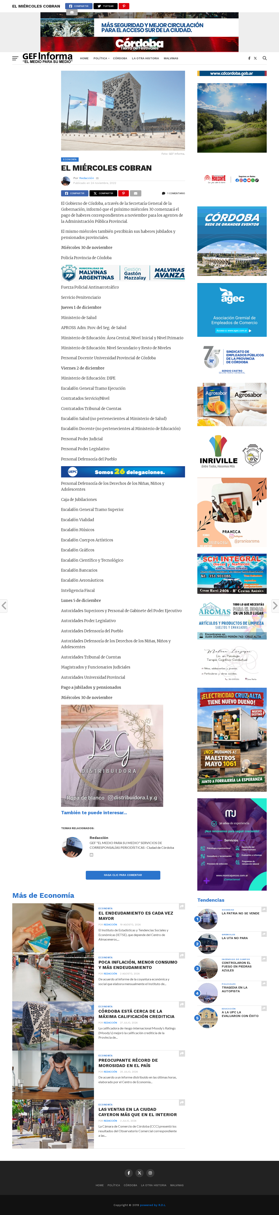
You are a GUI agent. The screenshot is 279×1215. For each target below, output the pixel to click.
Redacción (86, 178)
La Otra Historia (145, 58)
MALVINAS (171, 58)
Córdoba (120, 58)
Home (84, 58)
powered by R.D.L (153, 1205)
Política (100, 58)
